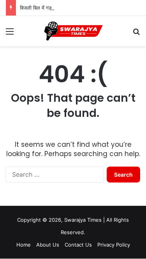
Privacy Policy (113, 245)
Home (23, 245)
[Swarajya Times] (73, 31)
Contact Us (78, 245)
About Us (47, 245)
